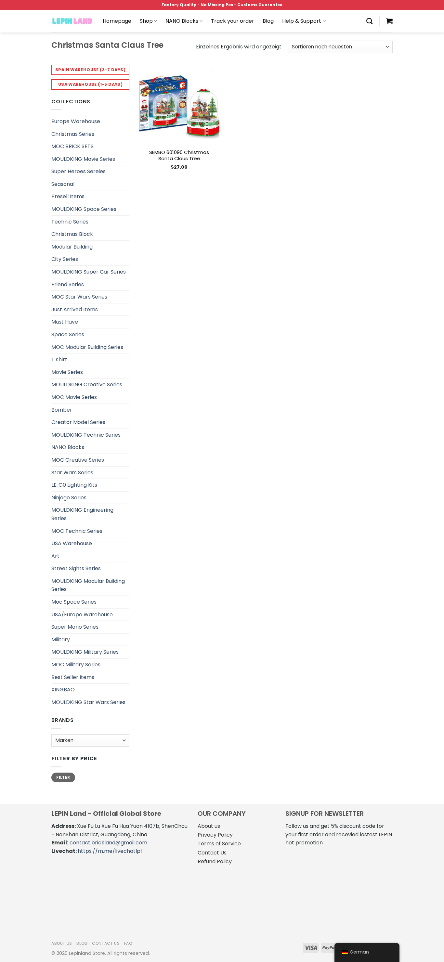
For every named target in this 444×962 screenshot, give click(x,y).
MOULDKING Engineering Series (82, 514)
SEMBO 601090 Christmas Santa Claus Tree (179, 155)
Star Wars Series (72, 472)
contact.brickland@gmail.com (108, 842)
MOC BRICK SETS (72, 146)
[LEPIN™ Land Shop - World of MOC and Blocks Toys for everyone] (72, 21)
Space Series (67, 334)
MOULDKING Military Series (85, 652)
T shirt (59, 359)
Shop (146, 21)
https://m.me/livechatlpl (110, 851)
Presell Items (68, 196)
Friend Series (67, 284)
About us (209, 826)
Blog (268, 21)
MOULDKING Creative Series (86, 384)
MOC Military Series (75, 664)
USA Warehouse (71, 543)
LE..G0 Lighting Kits (74, 485)
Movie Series (67, 372)
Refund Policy (215, 861)
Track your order (232, 21)
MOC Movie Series (74, 397)
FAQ (128, 943)
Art (55, 556)
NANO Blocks (181, 21)
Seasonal (62, 184)
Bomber (61, 410)
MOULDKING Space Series (83, 209)
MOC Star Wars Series (79, 297)
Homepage (117, 21)
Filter (63, 777)
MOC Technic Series (76, 531)
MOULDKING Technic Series (86, 435)
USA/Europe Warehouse (82, 614)
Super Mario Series (74, 627)
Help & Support (301, 21)
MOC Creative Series (77, 460)
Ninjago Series (68, 497)
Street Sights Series (76, 568)
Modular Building (72, 246)
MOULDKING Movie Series (83, 159)
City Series (64, 259)
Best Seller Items (72, 677)
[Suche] (369, 21)
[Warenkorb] (389, 21)
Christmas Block (72, 234)
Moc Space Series (74, 602)
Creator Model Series (78, 422)
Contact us (106, 943)
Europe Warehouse (75, 121)
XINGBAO (63, 689)
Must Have (64, 322)
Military (60, 639)
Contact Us (212, 852)
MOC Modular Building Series (87, 347)
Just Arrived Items (74, 309)
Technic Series (69, 221)
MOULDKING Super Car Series (88, 272)
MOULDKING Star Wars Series (88, 702)
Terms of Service (219, 843)
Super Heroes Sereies (78, 171)
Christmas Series (72, 134)
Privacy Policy (215, 835)
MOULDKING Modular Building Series (88, 585)
